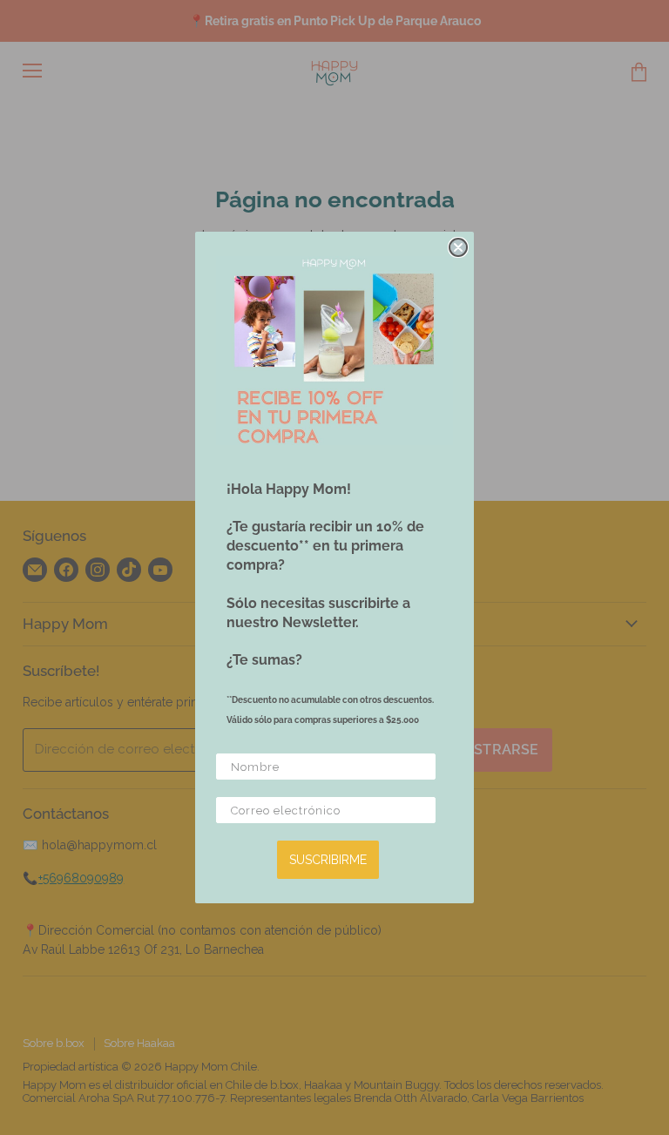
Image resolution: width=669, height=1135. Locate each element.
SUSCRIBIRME (328, 860)
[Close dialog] (458, 247)
